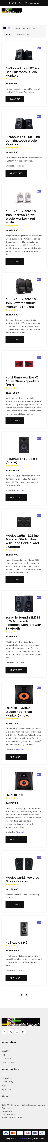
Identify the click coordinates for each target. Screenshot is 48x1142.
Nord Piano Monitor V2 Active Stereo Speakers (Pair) (22, 381)
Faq (3, 1054)
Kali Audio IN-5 (17, 943)
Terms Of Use (8, 1062)
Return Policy (7, 1082)
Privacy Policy (8, 1078)
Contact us (7, 1058)
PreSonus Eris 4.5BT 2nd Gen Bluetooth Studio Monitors (23, 72)
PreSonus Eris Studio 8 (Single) (22, 461)
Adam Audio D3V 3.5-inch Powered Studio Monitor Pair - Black (22, 303)
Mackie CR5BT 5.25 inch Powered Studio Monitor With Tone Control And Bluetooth (23, 541)
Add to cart (16, 173)
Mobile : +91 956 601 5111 (12, 1117)
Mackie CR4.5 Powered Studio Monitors (22, 879)
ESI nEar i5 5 (14, 795)
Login (4, 1085)
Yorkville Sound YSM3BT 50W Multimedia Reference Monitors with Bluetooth (23, 623)
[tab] (4, 28)
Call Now (15, 99)
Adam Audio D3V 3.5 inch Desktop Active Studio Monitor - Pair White (21, 216)
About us (5, 1051)
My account (7, 1089)
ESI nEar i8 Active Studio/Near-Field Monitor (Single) (19, 712)
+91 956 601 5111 (33, 3)
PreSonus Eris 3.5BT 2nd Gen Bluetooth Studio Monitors (23, 140)
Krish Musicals (21, 1138)
